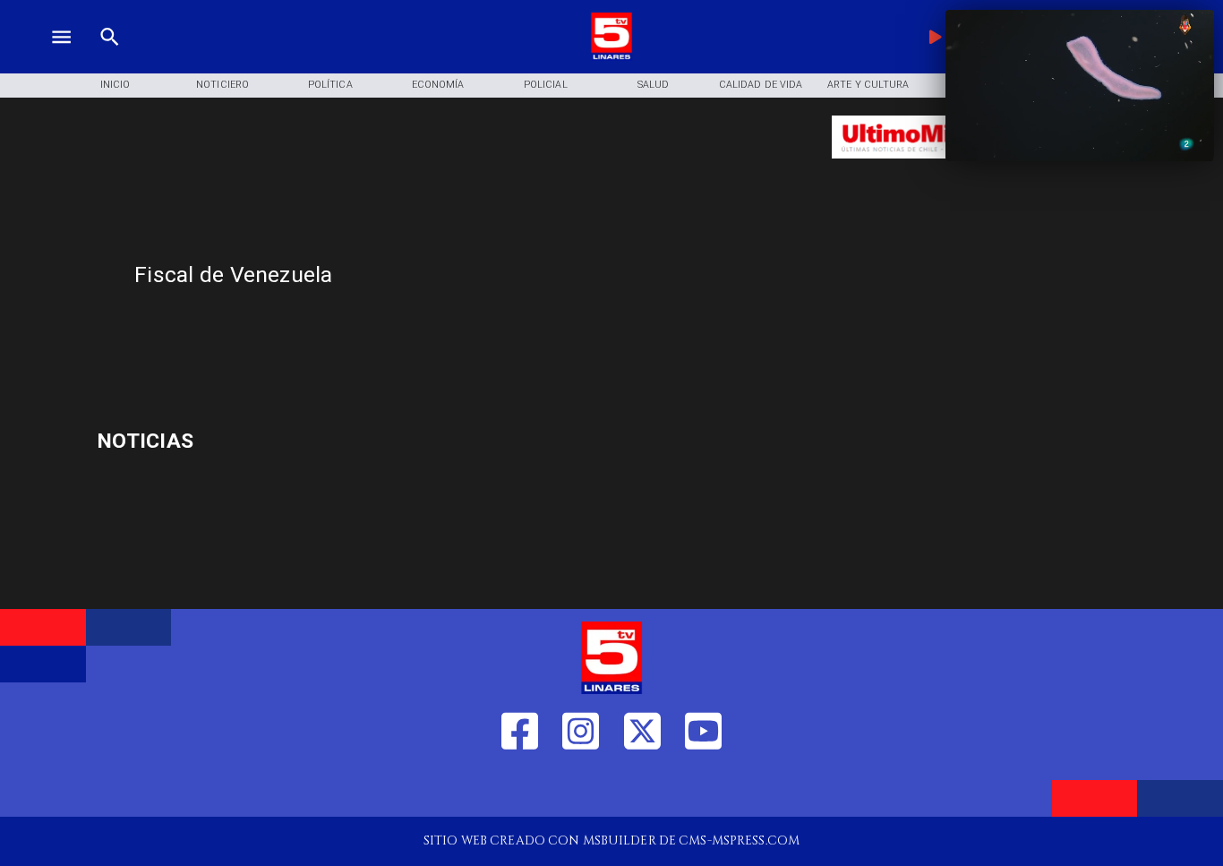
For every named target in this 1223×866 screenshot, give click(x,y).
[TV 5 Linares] (110, 57)
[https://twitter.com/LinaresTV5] (642, 788)
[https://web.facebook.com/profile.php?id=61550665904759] (519, 788)
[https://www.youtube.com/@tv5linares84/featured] (703, 788)
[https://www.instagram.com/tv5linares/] (580, 788)
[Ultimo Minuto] (935, 167)
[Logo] (611, 57)
